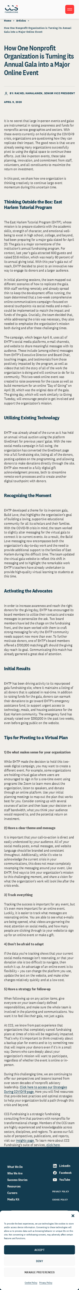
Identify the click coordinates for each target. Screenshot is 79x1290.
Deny (39, 1261)
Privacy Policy (45, 1282)
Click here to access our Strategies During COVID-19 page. (35, 1089)
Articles (21, 20)
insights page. (25, 1140)
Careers (12, 1193)
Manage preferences (40, 1272)
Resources (14, 1186)
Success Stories (17, 1180)
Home (7, 20)
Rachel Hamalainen (29, 93)
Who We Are (14, 1173)
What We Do (15, 1167)
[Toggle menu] (69, 9)
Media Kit (13, 1199)
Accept (39, 1250)
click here (53, 1144)
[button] (73, 1216)
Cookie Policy (31, 1282)
